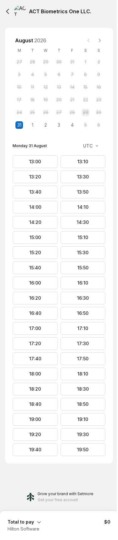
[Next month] (100, 40)
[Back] (7, 11)
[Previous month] (88, 40)
